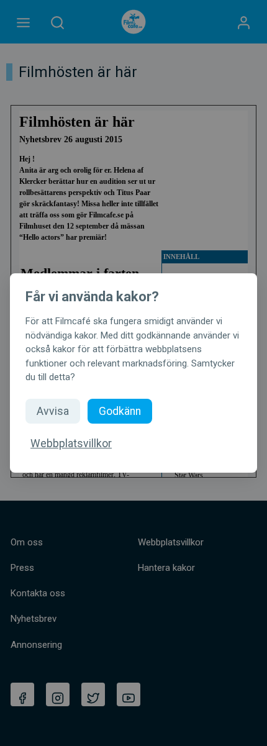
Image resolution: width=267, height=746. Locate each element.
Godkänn (120, 411)
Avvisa (53, 411)
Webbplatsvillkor (71, 443)
